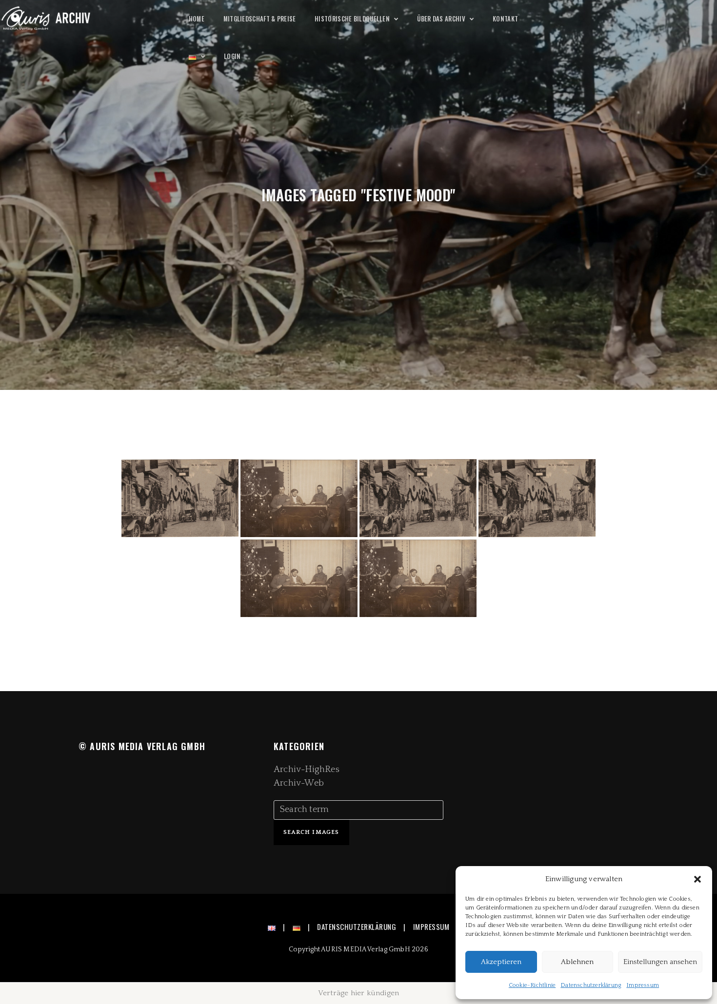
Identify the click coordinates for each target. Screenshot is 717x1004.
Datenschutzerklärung (590, 985)
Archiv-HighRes (306, 769)
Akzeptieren (501, 962)
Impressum (642, 985)
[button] (697, 879)
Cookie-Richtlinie (532, 985)
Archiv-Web (299, 783)
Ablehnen (577, 962)
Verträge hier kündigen (358, 993)
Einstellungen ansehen (660, 962)
